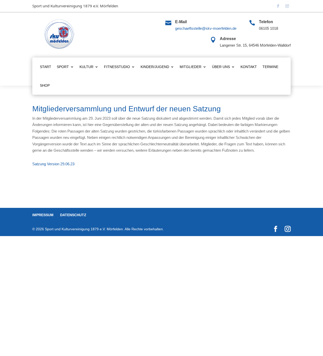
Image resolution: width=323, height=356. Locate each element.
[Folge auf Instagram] (287, 6)
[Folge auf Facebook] (278, 6)
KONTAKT (248, 67)
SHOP (45, 85)
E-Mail (181, 22)
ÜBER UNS (221, 67)
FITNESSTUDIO (117, 67)
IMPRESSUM (42, 215)
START (45, 67)
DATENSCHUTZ (73, 215)
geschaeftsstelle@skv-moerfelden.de (205, 28)
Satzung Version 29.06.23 (53, 164)
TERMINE (270, 67)
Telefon (266, 22)
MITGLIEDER (190, 67)
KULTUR (86, 67)
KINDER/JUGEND (155, 67)
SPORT (63, 67)
